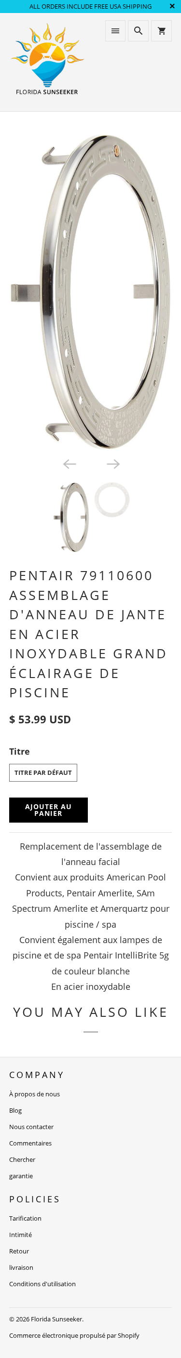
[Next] (112, 463)
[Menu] (115, 30)
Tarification (25, 1218)
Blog (15, 1110)
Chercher (22, 1159)
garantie (21, 1176)
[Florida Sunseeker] (47, 62)
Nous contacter (31, 1126)
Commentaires (30, 1143)
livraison (21, 1267)
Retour (19, 1251)
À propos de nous (34, 1094)
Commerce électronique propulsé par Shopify (74, 1335)
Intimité (20, 1234)
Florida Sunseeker (56, 1319)
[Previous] (68, 463)
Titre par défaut (43, 772)
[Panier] (161, 30)
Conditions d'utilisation (42, 1283)
